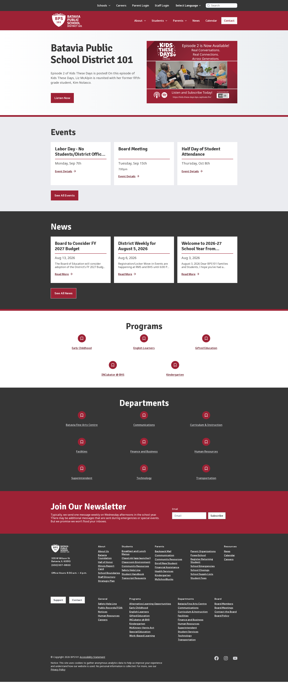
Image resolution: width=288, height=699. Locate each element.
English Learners (139, 611)
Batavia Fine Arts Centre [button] (82, 425)
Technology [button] (144, 478)
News (227, 551)
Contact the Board (225, 611)
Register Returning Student (201, 561)
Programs (135, 598)
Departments (186, 598)
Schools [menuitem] (102, 5)
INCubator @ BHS (139, 619)
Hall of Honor (105, 562)
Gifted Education (139, 615)
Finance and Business (190, 619)
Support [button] (58, 600)
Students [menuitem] (158, 20)
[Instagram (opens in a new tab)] (226, 658)
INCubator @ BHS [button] (113, 374)
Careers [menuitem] (121, 5)
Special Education (139, 631)
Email (175, 509)
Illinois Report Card (106, 567)
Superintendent (187, 627)
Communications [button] (144, 425)
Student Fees (198, 578)
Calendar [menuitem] (211, 20)
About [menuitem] (138, 20)
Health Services (164, 571)
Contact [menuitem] (229, 20)
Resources (230, 546)
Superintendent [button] (81, 478)
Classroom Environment (136, 562)
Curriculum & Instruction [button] (206, 425)
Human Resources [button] (206, 451)
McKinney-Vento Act (141, 627)
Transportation (187, 639)
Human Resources (109, 615)
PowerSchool (198, 555)
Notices (102, 611)
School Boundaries (109, 572)
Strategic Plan (106, 580)
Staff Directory (106, 576)
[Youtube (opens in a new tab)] (235, 658)
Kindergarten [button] (175, 374)
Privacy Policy (58, 669)
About (101, 546)
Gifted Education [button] (206, 348)
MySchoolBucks (164, 579)
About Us (103, 551)
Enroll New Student (166, 563)
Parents (159, 546)
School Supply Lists (201, 574)
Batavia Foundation (105, 557)
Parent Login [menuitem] (140, 5)
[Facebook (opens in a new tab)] (216, 658)
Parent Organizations (203, 551)
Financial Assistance (167, 567)
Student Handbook (133, 574)
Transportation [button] (206, 478)
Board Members (223, 603)
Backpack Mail (163, 551)
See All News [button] (63, 293)
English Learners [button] (144, 348)
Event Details (63, 171)
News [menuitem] (196, 20)
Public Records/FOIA (110, 607)
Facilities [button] (81, 451)
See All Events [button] (64, 195)
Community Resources (135, 566)
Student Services (188, 631)
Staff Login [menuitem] (162, 5)
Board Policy (221, 615)
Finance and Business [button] (144, 451)
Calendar (229, 555)
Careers (229, 559)
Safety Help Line (131, 570)
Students (127, 546)
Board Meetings (223, 607)
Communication (164, 555)
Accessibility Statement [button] (92, 657)
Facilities (183, 615)
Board (218, 598)
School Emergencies (202, 566)
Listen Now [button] (62, 98)
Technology (185, 635)
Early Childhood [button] (82, 348)
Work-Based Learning (142, 635)
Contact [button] (77, 600)
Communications (188, 607)
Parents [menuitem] (178, 20)
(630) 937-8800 (60, 565)
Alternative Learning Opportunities (150, 603)
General (102, 598)
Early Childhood (138, 607)
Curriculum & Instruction (193, 611)
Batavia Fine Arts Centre (192, 603)
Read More (62, 274)
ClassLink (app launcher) (136, 558)
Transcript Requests (134, 578)
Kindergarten (163, 575)
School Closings (199, 570)
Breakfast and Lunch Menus (134, 553)
